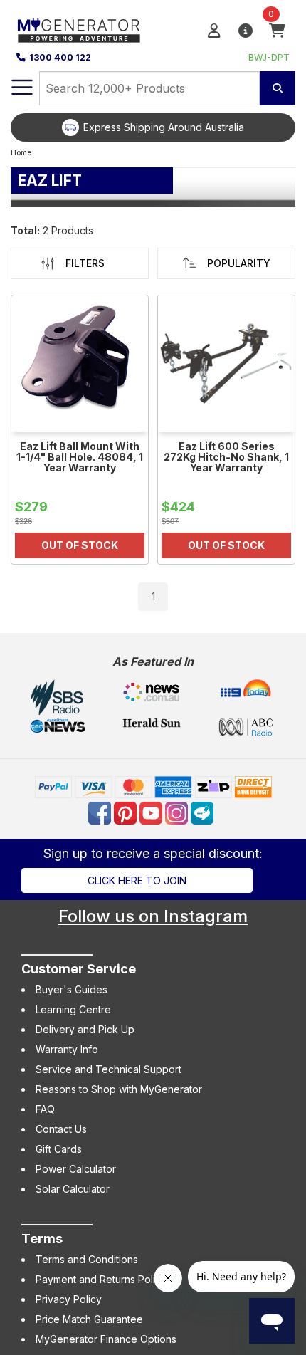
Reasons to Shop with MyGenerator (119, 1089)
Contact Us (61, 1129)
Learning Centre (73, 1009)
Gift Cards (59, 1149)
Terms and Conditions (87, 1259)
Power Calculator (76, 1169)
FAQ (45, 1109)
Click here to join (137, 880)
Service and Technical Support (108, 1069)
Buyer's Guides (71, 989)
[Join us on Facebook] (101, 812)
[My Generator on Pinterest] (126, 812)
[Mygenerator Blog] (203, 812)
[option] (153, 127)
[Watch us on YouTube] (152, 812)
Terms (42, 1238)
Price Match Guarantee (89, 1319)
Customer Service (78, 968)
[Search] (277, 88)
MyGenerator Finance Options (106, 1339)
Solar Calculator (73, 1189)
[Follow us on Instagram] (178, 812)
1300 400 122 (60, 57)
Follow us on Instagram (153, 916)
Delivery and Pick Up (85, 1029)
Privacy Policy (69, 1299)
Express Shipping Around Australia (163, 127)
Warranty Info (67, 1049)
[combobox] (149, 88)
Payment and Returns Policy (101, 1279)
